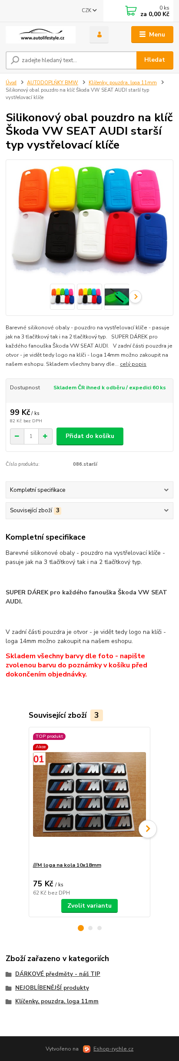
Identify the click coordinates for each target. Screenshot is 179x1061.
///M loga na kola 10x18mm (67, 865)
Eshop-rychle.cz (113, 1048)
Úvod (11, 83)
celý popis (133, 364)
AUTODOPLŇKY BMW (52, 83)
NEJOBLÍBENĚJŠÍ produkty (52, 988)
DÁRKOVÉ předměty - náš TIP (57, 974)
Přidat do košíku (90, 436)
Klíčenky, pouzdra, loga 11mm (123, 83)
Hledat (154, 60)
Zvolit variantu (89, 906)
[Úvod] (41, 34)
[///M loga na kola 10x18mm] (89, 794)
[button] (81, 928)
